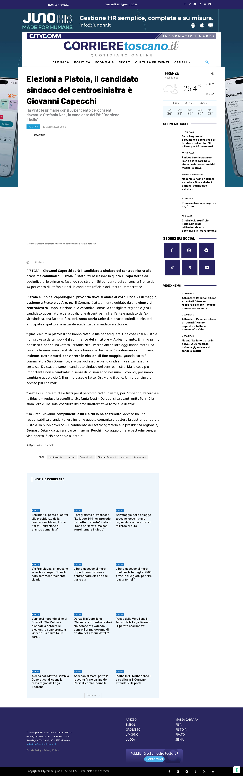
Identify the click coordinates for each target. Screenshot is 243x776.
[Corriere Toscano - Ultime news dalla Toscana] (121, 49)
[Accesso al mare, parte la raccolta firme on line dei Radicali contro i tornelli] (93, 657)
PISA (178, 725)
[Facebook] (184, 4)
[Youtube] (209, 4)
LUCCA (130, 739)
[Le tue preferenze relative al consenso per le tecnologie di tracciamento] (236, 769)
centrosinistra (55, 457)
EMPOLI (131, 725)
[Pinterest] (131, 253)
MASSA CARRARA (186, 720)
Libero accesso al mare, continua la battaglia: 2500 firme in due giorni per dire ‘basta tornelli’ (134, 574)
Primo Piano (188, 132)
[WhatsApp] (139, 253)
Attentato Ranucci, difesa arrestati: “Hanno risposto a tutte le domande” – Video (199, 324)
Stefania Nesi (140, 457)
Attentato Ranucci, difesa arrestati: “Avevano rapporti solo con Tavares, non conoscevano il (199, 303)
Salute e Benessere (192, 175)
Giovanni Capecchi (107, 457)
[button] (207, 62)
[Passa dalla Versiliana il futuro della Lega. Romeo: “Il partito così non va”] (135, 599)
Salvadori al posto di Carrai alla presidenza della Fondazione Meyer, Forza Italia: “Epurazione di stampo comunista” (50, 522)
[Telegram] (194, 4)
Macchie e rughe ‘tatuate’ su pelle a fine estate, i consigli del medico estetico (198, 184)
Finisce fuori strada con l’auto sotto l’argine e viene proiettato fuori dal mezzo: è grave (198, 162)
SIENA (179, 739)
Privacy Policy (51, 750)
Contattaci (154, 759)
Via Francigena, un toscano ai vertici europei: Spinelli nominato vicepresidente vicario (50, 574)
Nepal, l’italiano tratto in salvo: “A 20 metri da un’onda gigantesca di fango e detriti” (197, 345)
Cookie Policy (34, 750)
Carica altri (91, 695)
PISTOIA (180, 729)
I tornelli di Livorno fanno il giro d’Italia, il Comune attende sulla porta (133, 679)
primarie (125, 457)
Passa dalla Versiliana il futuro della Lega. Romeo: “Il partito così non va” (133, 622)
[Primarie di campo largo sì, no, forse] (171, 203)
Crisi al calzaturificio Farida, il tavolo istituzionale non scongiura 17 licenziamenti (199, 225)
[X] (204, 4)
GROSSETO (133, 729)
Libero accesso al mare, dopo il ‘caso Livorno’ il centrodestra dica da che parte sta (91, 574)
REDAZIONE (39, 135)
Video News (188, 294)
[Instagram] (189, 4)
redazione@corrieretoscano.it (41, 744)
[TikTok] (199, 4)
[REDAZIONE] (30, 135)
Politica (33, 127)
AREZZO (131, 720)
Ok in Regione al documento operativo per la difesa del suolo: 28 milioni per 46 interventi (198, 141)
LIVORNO (132, 734)
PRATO (180, 734)
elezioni (71, 457)
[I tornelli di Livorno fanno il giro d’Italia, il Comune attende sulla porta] (135, 657)
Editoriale (187, 199)
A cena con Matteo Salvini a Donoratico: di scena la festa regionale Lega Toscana (50, 681)
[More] (156, 253)
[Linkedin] (147, 253)
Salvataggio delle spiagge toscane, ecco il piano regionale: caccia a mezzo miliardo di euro (133, 520)
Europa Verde (86, 457)
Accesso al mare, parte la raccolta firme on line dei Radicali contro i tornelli (91, 679)
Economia (187, 216)
